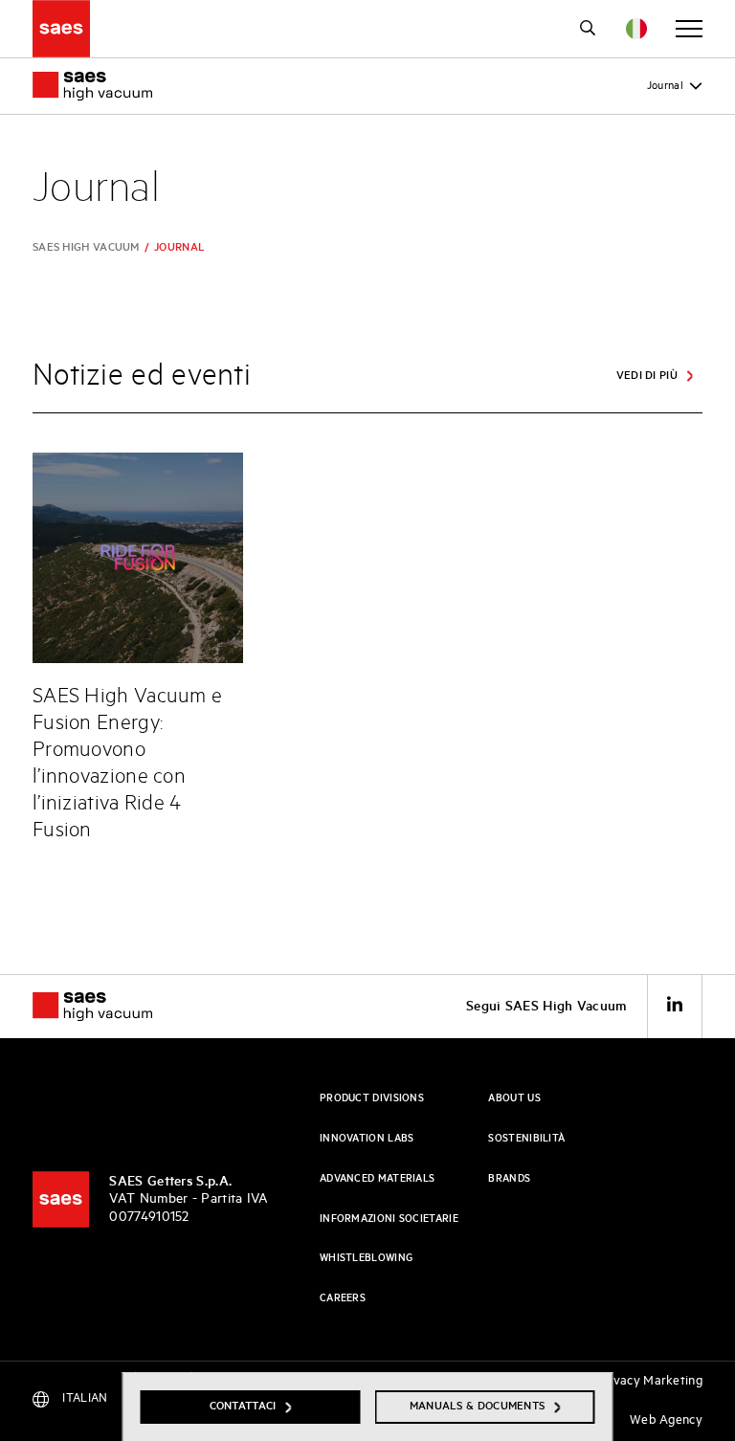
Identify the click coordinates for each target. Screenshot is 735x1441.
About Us (514, 1098)
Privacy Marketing (649, 1381)
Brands (509, 1179)
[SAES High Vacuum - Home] (92, 86)
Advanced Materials (377, 1179)
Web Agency (666, 1420)
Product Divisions (372, 1098)
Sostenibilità (526, 1138)
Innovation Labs (367, 1138)
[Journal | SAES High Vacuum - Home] (109, 1006)
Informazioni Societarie (389, 1219)
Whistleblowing (366, 1258)
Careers (343, 1298)
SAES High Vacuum (86, 247)
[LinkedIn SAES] (674, 1006)
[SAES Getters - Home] (61, 1200)
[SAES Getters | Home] (61, 28)
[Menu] (689, 28)
